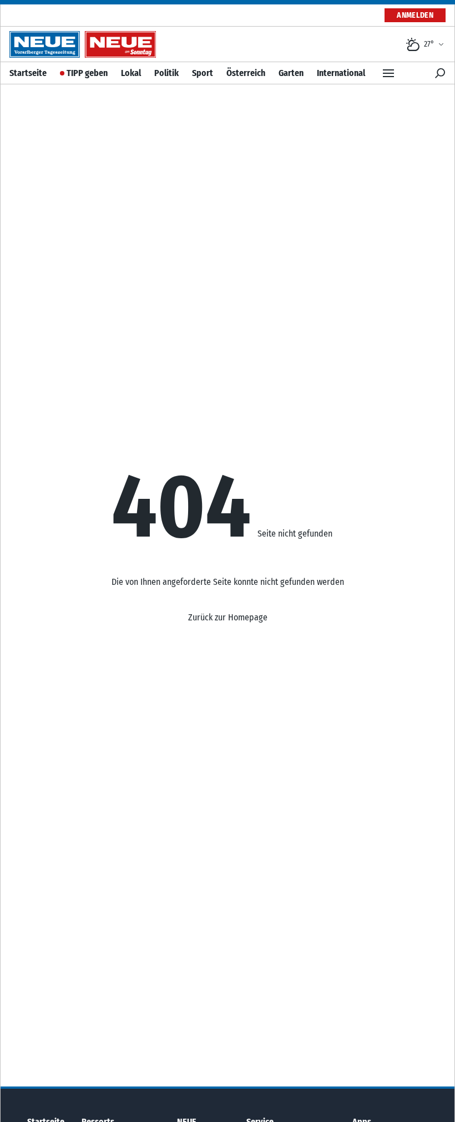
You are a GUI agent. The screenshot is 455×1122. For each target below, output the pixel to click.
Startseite (28, 73)
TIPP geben (87, 73)
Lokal (131, 73)
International (341, 73)
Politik (166, 73)
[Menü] (388, 73)
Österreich (245, 73)
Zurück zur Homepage (227, 617)
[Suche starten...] (440, 73)
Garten (291, 73)
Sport (202, 73)
